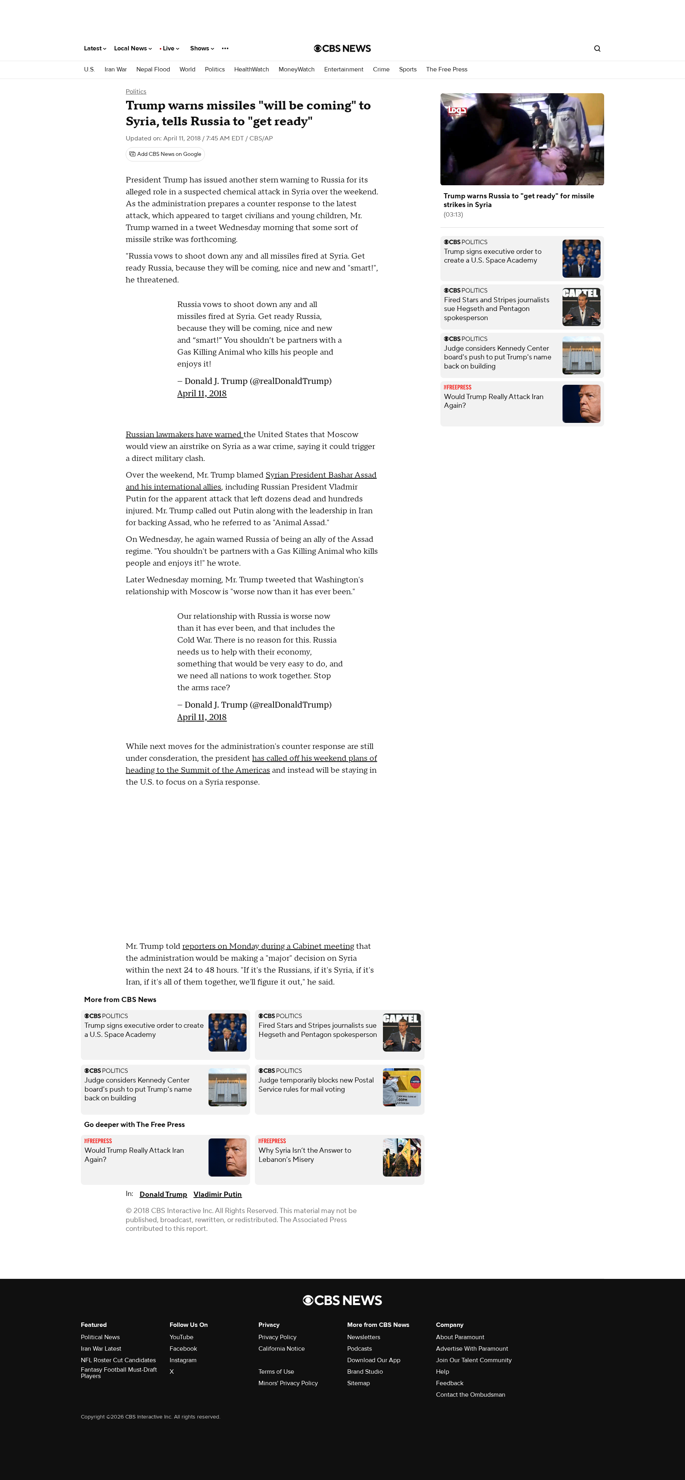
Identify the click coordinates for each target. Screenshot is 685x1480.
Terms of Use (276, 1372)
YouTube (181, 1337)
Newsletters (363, 1337)
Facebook (183, 1349)
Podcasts (359, 1349)
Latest (93, 48)
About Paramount (460, 1337)
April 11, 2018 (202, 397)
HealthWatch (251, 69)
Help (442, 1372)
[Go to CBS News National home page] (342, 48)
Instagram (183, 1360)
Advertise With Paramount (472, 1349)
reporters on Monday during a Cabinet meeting (268, 946)
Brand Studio (365, 1372)
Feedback (449, 1383)
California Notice (281, 1349)
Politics (215, 69)
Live (169, 48)
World (187, 69)
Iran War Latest (101, 1349)
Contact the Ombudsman (470, 1395)
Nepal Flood (153, 69)
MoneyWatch (297, 69)
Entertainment (344, 69)
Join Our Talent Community (474, 1360)
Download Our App (373, 1360)
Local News (131, 48)
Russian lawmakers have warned (184, 435)
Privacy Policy (277, 1337)
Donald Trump (163, 1194)
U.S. (89, 69)
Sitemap (358, 1383)
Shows (200, 48)
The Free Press (446, 69)
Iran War (116, 69)
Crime (381, 69)
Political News (100, 1337)
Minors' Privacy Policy (288, 1383)
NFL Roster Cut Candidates (118, 1360)
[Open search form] (597, 48)
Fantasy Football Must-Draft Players (119, 1373)
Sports (408, 69)
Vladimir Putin (217, 1194)
